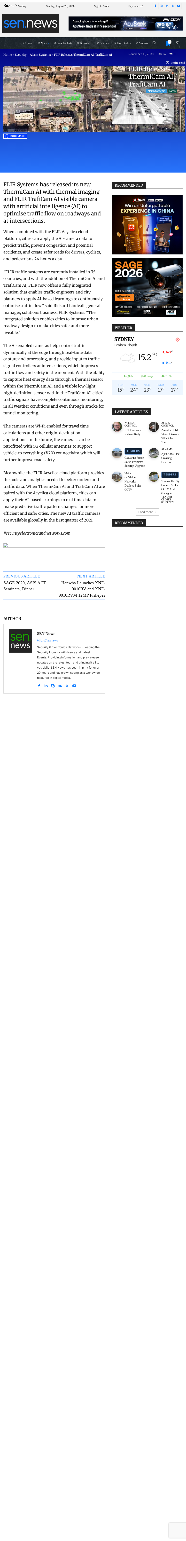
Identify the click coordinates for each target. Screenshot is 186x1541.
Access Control (130, 424)
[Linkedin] (167, 6)
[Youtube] (179, 6)
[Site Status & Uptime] (154, 43)
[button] (178, 42)
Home (7, 54)
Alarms (166, 449)
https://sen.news (47, 640)
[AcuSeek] (126, 23)
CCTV (128, 473)
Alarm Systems (40, 54)
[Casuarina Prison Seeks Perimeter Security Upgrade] (117, 453)
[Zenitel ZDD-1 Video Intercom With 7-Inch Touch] (154, 427)
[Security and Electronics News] (30, 23)
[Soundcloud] (60, 685)
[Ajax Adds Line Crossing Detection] (154, 453)
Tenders (133, 451)
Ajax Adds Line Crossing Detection (170, 458)
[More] (97, 607)
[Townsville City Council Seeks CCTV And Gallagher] (154, 477)
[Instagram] (161, 6)
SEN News (46, 633)
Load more (145, 512)
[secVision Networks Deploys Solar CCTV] (117, 477)
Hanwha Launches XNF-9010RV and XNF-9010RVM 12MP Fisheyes (82, 588)
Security (21, 54)
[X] (173, 6)
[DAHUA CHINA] (147, 224)
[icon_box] (136, 6)
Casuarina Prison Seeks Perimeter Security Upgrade (134, 462)
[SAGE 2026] (147, 287)
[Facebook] (155, 6)
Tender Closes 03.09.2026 (167, 500)
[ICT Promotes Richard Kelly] (117, 427)
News (172, 91)
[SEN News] (20, 658)
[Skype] (53, 685)
